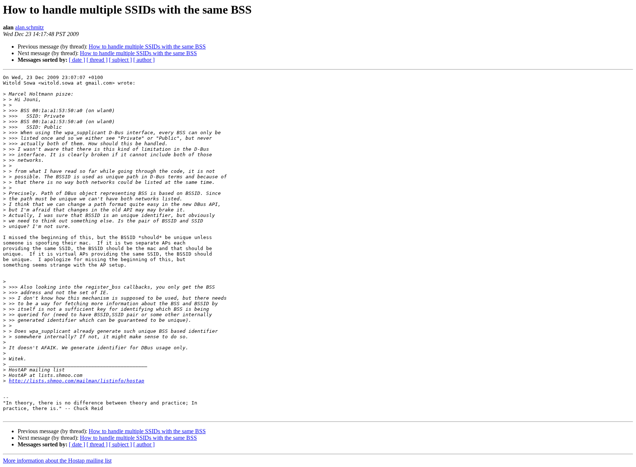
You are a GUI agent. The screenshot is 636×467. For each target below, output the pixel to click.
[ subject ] (120, 60)
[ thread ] (96, 60)
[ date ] (77, 60)
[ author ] (144, 60)
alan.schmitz (29, 27)
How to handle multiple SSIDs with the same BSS (147, 46)
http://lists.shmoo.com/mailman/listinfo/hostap (76, 381)
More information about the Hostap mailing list (57, 460)
